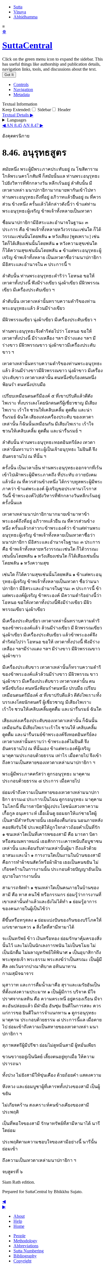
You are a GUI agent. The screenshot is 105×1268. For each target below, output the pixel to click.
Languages (16, 120)
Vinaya (19, 11)
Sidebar (43, 109)
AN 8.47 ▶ (33, 125)
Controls (21, 84)
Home (18, 1226)
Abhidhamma (25, 17)
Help (17, 1221)
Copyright (22, 1261)
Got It (9, 75)
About (19, 1216)
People (19, 1235)
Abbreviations (25, 1245)
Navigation (23, 89)
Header (64, 109)
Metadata (21, 94)
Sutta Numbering (28, 1250)
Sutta (17, 6)
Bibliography (25, 1255)
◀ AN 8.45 (12, 125)
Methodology (25, 1240)
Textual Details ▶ (17, 115)
